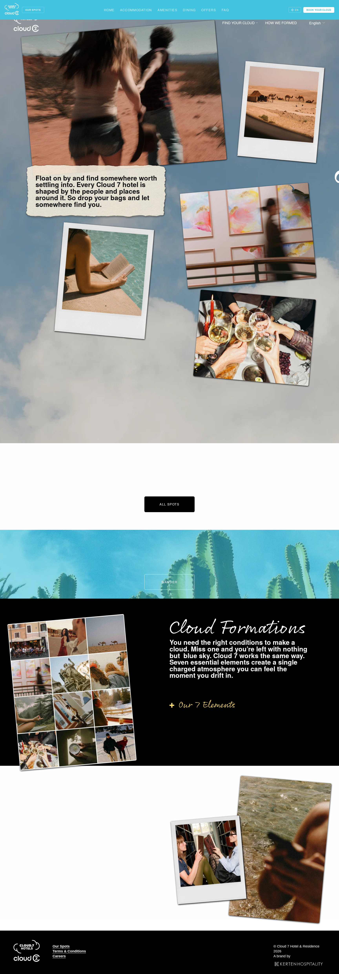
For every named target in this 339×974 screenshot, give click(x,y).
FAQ (225, 10)
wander (169, 582)
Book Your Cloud (318, 10)
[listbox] (314, 23)
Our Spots (33, 10)
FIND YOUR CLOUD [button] (238, 22)
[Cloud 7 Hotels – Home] (12, 10)
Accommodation (136, 10)
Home (109, 10)
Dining (189, 10)
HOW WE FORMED (281, 22)
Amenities (167, 10)
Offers (208, 10)
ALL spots (169, 504)
